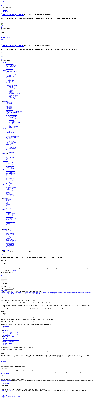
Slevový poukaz (9, 69)
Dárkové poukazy (10, 67)
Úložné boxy (9, 176)
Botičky (7, 200)
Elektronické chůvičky (14, 147)
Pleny (7, 177)
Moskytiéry (11, 92)
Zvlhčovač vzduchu (10, 144)
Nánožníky (11, 90)
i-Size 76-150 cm (9, 110)
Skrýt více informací (5, 373)
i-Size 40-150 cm (9, 106)
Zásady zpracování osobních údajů (10, 334)
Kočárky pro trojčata (10, 79)
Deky (7, 139)
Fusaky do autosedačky (14, 126)
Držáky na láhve (12, 98)
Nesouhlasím (3, 361)
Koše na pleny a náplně (11, 179)
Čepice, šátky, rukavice (11, 205)
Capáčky (8, 202)
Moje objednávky (7, 338)
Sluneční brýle (9, 208)
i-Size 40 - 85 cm (9, 102)
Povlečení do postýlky (11, 142)
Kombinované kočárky (11, 74)
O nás (4, 1)
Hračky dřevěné (9, 228)
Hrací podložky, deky (10, 222)
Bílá (1, 275)
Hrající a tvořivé (9, 225)
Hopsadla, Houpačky (10, 213)
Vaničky (8, 154)
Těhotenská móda (10, 245)
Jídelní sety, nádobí (10, 194)
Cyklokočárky (9, 84)
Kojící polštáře (9, 193)
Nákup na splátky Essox (8, 336)
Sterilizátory (8, 197)
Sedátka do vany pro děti (11, 156)
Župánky (8, 204)
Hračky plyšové (9, 220)
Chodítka (8, 210)
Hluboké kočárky (10, 75)
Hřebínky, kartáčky (10, 164)
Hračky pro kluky (10, 217)
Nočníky (8, 182)
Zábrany (8, 149)
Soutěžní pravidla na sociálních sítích (11, 340)
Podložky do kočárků (13, 95)
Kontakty (5, 10)
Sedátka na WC (9, 183)
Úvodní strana (6, 326)
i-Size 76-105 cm (9, 107)
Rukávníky (11, 97)
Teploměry (8, 163)
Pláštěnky (11, 91)
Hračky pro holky (10, 215)
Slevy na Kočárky (10, 64)
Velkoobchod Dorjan (7, 343)
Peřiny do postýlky (10, 141)
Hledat (2, 32)
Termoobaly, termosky (11, 187)
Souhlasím (7, 359)
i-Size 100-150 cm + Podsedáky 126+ (14, 111)
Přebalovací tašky (10, 174)
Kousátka (8, 224)
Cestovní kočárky (10, 76)
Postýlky (8, 131)
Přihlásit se (5, 11)
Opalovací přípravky (10, 168)
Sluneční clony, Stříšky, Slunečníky (16, 93)
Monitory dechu (12, 148)
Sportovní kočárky (10, 72)
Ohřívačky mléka (10, 235)
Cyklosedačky (9, 113)
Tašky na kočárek (12, 88)
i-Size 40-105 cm (9, 103)
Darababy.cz (6, 250)
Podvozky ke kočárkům (11, 82)
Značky (5, 248)
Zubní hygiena (9, 167)
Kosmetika (5, 161)
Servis (4, 344)
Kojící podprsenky (10, 230)
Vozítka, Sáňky (9, 214)
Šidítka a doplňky (10, 190)
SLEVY (5, 62)
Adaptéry (11, 87)
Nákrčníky (11, 123)
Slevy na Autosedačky (11, 65)
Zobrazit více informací (6, 372)
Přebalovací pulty (10, 172)
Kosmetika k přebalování (11, 181)
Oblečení (5, 198)
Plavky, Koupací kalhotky (11, 159)
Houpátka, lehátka (10, 143)
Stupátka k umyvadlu (10, 157)
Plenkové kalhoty (10, 178)
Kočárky (5, 70)
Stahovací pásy (9, 239)
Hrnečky (8, 189)
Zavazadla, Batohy (10, 243)
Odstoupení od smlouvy (8, 341)
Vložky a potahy (12, 121)
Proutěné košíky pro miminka (12, 136)
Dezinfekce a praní (10, 246)
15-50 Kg (12, 112)
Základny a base (12, 116)
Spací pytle (8, 138)
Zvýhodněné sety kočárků (11, 71)
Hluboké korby (9, 81)
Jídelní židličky (9, 186)
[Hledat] (2, 24)
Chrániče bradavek (10, 233)
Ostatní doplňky (12, 127)
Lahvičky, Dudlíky (10, 188)
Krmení (5, 184)
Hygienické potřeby (10, 166)
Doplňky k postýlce (10, 152)
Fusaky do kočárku (13, 96)
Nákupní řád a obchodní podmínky (11, 332)
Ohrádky (8, 133)
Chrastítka (8, 223)
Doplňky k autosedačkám (11, 115)
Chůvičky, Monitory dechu (12, 146)
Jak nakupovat (6, 335)
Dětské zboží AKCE (10, 66)
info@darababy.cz (6, 37)
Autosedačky (6, 101)
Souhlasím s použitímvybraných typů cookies (6, 396)
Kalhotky (8, 203)
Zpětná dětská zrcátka (13, 125)
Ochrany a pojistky (10, 244)
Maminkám (5, 229)
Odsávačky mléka (10, 237)
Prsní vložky (8, 232)
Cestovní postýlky (10, 132)
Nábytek (8, 130)
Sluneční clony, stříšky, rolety (15, 122)
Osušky (7, 158)
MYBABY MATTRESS (10, 295)
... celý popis (14, 270)
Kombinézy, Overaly (10, 207)
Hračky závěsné (9, 219)
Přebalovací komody (10, 171)
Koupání (5, 153)
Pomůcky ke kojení (10, 234)
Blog (4, 3)
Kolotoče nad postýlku (11, 218)
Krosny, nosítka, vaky (11, 240)
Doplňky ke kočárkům (11, 86)
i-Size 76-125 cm (9, 108)
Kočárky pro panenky (11, 80)
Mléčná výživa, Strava (11, 195)
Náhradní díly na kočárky (11, 85)
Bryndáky (8, 192)
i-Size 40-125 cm (9, 105)
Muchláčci (8, 151)
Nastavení (3, 359)
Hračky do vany (9, 227)
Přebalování (5, 169)
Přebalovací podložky (10, 173)
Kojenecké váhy (9, 162)
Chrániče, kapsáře (13, 118)
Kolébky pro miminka (11, 137)
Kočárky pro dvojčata (10, 77)
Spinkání (5, 128)
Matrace (8, 135)
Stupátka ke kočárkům (14, 100)
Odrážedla (8, 212)
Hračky (5, 209)
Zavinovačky (9, 199)
